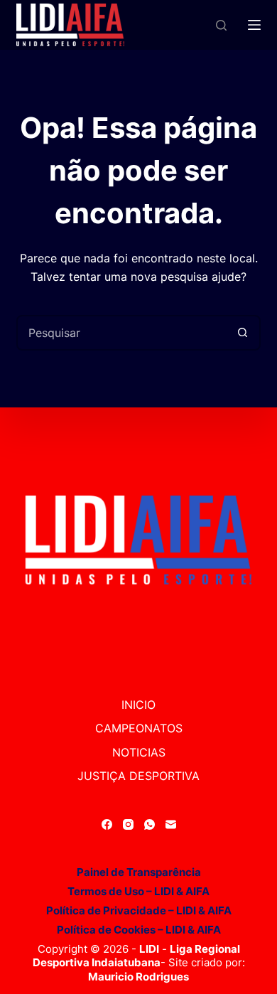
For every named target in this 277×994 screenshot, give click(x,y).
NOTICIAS (138, 752)
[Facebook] (107, 824)
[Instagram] (128, 824)
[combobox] (122, 333)
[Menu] (254, 24)
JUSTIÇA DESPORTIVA (138, 776)
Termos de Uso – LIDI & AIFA (138, 891)
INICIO (138, 705)
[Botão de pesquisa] (243, 332)
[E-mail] (170, 824)
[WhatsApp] (149, 824)
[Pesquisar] (221, 25)
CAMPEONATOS (139, 728)
